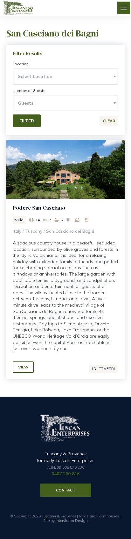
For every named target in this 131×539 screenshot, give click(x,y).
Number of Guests (29, 90)
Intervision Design (72, 520)
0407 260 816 (65, 474)
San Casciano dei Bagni (70, 231)
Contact (65, 490)
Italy (17, 231)
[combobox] (65, 76)
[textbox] (65, 76)
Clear (109, 120)
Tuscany (33, 231)
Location (21, 64)
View (23, 367)
